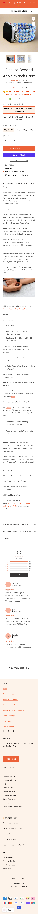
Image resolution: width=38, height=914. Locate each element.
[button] (8, 910)
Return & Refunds (9, 776)
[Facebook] (3, 730)
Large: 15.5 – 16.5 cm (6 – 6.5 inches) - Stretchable (19, 118)
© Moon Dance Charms (19, 883)
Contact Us (7, 772)
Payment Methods (9, 795)
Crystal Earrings (9, 716)
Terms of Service (9, 861)
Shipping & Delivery (10, 780)
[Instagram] (8, 730)
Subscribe (11, 759)
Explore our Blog (9, 791)
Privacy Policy (8, 857)
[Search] (31, 11)
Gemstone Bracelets (10, 699)
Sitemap (6, 810)
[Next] (34, 58)
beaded (8, 407)
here (13, 396)
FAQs (5, 784)
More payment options (19, 160)
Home (5, 688)
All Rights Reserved (19, 886)
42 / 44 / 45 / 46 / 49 (25, 130)
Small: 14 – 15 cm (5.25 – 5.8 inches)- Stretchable (19, 110)
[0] (35, 11)
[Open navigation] (3, 11)
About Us (6, 803)
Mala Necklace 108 (10, 705)
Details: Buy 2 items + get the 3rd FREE (17, 531)
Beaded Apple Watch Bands (13, 710)
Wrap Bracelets (8, 694)
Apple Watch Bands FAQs (12, 807)
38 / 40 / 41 (8, 130)
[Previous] (3, 58)
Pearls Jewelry (8, 721)
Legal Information (9, 865)
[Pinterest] (13, 730)
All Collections (8, 727)
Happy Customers (9, 799)
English (22, 878)
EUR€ (13, 878)
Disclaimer (7, 869)
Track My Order (8, 788)
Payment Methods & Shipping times (16, 524)
